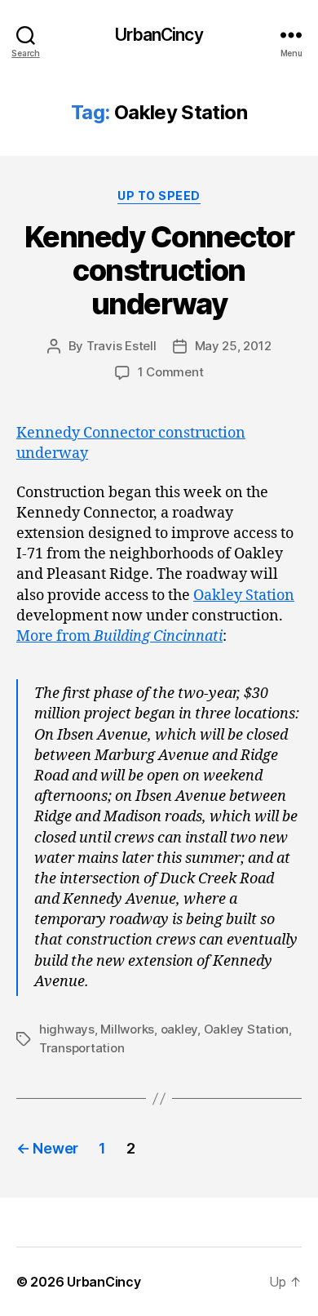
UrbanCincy (158, 34)
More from (119, 636)
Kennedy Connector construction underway (159, 270)
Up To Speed (159, 195)
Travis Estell (121, 345)
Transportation (81, 1048)
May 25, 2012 (233, 345)
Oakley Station (243, 595)
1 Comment (171, 372)
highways (67, 1029)
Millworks (127, 1029)
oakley (179, 1029)
